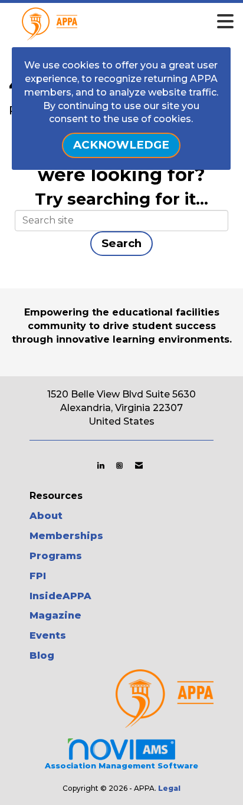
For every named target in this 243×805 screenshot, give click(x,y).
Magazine (55, 615)
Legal (169, 788)
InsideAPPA (60, 596)
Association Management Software (121, 765)
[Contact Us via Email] (139, 465)
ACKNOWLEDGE (121, 145)
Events (47, 635)
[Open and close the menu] (139, 22)
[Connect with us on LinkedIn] (100, 465)
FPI (37, 575)
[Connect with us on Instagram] (119, 465)
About (46, 515)
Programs (55, 555)
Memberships (66, 535)
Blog (41, 655)
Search (121, 243)
